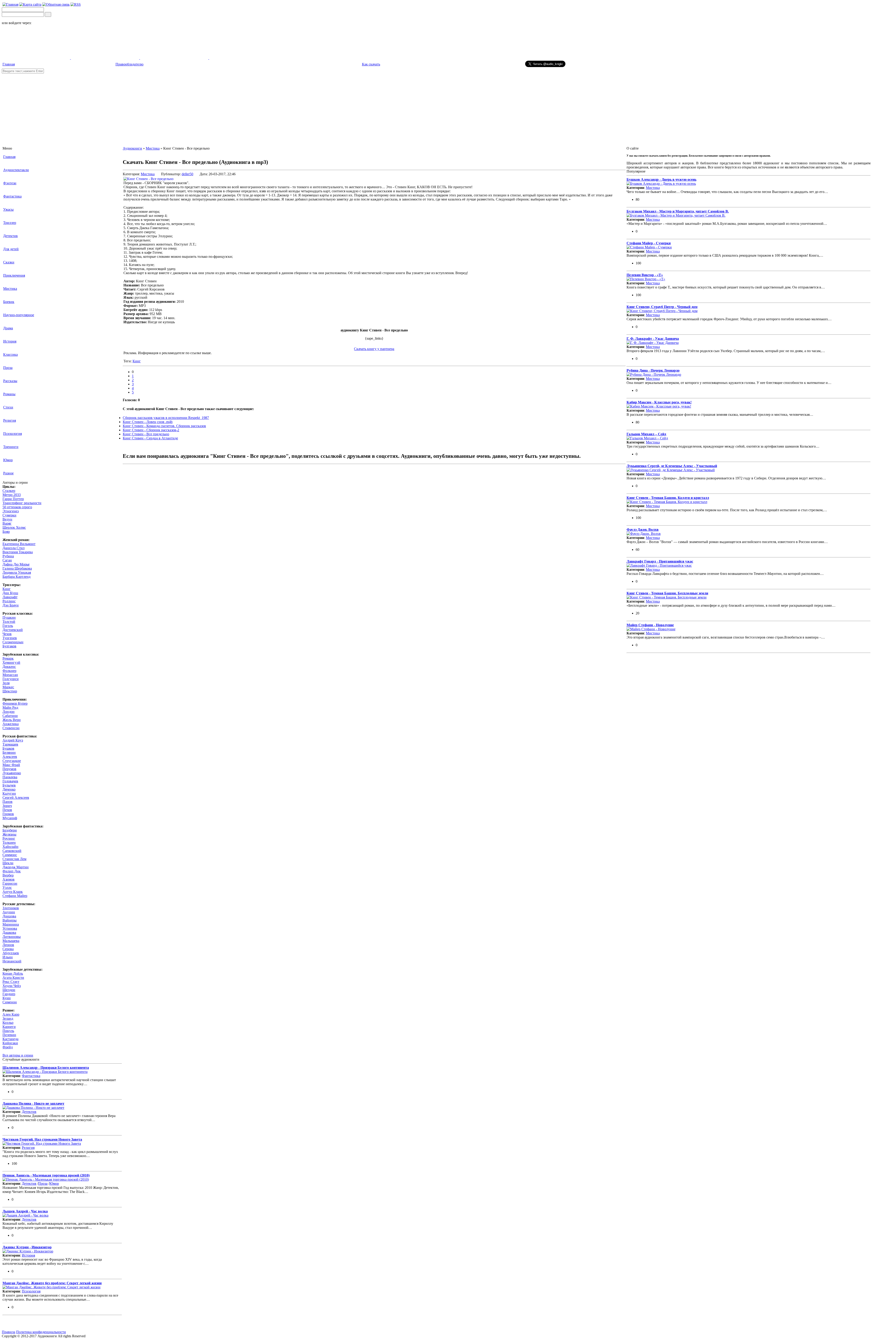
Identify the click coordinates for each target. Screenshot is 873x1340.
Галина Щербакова (17, 568)
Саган (7, 560)
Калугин (9, 793)
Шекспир (10, 691)
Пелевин (9, 1035)
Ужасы (8, 209)
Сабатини (10, 716)
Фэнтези (9, 183)
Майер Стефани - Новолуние (650, 625)
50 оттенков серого (17, 507)
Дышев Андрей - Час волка (25, 1211)
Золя (6, 683)
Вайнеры (10, 920)
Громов (8, 814)
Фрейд (8, 1047)
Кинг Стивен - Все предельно (146, 434)
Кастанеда (10, 1039)
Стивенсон (11, 728)
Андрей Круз (13, 740)
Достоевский (13, 630)
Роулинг (9, 838)
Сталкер (9, 491)
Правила (8, 1332)
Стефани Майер (15, 896)
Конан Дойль (13, 973)
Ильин (8, 957)
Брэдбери (10, 830)
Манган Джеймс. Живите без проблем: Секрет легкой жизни (52, 1283)
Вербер (8, 875)
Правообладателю (129, 64)
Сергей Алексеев (16, 797)
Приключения (14, 275)
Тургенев (10, 638)
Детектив (10, 236)
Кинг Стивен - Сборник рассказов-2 (151, 430)
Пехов (7, 810)
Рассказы (10, 381)
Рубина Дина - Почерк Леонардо (653, 370)
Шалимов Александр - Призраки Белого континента (46, 1067)
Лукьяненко (12, 773)
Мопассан (10, 675)
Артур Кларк (13, 892)
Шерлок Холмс (14, 527)
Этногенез (11, 511)
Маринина (11, 924)
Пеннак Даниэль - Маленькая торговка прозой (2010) (46, 1175)
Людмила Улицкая (17, 572)
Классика (10, 354)
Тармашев (10, 744)
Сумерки (9, 515)
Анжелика (11, 724)
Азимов (9, 879)
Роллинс (9, 601)
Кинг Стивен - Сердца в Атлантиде (150, 438)
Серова (8, 949)
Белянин (9, 752)
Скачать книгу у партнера (374, 349)
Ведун (7, 519)
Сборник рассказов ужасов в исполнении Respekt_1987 (166, 418)
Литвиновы (12, 937)
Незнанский (12, 961)
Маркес (8, 687)
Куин (7, 998)
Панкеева (10, 777)
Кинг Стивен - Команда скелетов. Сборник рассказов (164, 426)
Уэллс (7, 887)
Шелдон (9, 990)
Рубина (8, 556)
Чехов (7, 634)
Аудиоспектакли (16, 170)
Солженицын (13, 642)
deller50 (187, 174)
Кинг (7, 589)
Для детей (11, 249)
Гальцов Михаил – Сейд (646, 434)
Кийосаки (10, 1043)
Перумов (9, 769)
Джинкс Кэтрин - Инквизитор (27, 1247)
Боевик (8, 302)
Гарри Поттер (13, 499)
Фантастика (12, 196)
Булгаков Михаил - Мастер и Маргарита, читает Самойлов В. (678, 211)
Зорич (7, 806)
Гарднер (9, 994)
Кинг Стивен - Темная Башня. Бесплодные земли (667, 593)
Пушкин (9, 617)
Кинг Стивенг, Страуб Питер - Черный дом (662, 307)
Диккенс (9, 667)
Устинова (10, 928)
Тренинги (10, 447)
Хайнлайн (10, 847)
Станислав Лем (14, 859)
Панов (8, 802)
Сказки (8, 262)
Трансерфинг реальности (22, 503)
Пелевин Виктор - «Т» (645, 275)
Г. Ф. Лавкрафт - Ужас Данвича (653, 339)
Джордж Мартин (16, 867)
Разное (8, 473)
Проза (8, 368)
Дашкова (9, 932)
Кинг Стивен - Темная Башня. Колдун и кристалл (668, 498)
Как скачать (371, 64)
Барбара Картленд (16, 577)
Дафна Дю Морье (16, 564)
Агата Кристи (13, 977)
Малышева (11, 941)
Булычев (9, 785)
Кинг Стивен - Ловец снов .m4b (148, 422)
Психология (12, 434)
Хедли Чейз (12, 986)
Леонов (8, 945)
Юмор (8, 460)
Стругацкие (12, 761)
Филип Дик (12, 871)
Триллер (9, 223)
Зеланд (8, 1018)
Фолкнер (9, 671)
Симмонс (10, 855)
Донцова (9, 916)
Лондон (9, 712)
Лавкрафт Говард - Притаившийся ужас (660, 561)
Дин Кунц (10, 593)
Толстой (9, 622)
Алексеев (10, 757)
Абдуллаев (11, 953)
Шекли (8, 863)
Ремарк (8, 658)
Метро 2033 (12, 495)
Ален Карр (11, 1014)
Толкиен (9, 842)
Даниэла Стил (14, 548)
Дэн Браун (11, 605)
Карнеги (9, 1027)
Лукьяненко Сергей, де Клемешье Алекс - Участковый (672, 466)
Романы (9, 394)
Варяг (7, 523)
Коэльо (8, 1022)
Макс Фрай (11, 765)
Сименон (10, 1002)
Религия (9, 420)
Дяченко (9, 789)
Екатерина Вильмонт (19, 544)
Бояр (6, 531)
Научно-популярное (18, 315)
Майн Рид (10, 707)
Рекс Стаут (11, 982)
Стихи (8, 407)
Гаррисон (10, 883)
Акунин (9, 912)
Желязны (9, 834)
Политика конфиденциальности (41, 1332)
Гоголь (8, 626)
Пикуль (8, 1031)
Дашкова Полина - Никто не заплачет (33, 1103)
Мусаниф (10, 818)
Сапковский (12, 851)
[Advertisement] (436, 107)
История (9, 341)
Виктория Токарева (18, 552)
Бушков (8, 748)
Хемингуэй (11, 662)
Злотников (11, 908)
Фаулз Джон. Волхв (643, 529)
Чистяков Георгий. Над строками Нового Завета (42, 1139)
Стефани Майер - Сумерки (649, 243)
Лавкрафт (10, 597)
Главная (9, 64)
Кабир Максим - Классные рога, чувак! (659, 402)
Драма (8, 328)
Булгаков (9, 646)
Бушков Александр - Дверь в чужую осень (661, 179)
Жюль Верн (12, 720)
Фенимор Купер (15, 703)
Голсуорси (11, 679)
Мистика (10, 289)
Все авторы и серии (18, 1055)
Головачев (10, 781)
